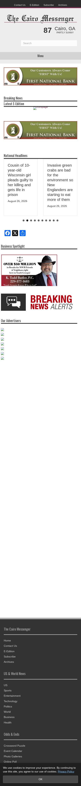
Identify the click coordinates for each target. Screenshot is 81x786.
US (5, 685)
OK (40, 779)
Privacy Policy (66, 771)
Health (7, 722)
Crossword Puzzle (14, 745)
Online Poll (10, 761)
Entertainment (12, 695)
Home (7, 640)
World (7, 711)
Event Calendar (13, 750)
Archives (62, 5)
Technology (10, 701)
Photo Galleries (13, 756)
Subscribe (49, 5)
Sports (7, 690)
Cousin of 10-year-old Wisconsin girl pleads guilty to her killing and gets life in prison (20, 180)
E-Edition (34, 5)
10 (57, 220)
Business (9, 717)
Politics (8, 706)
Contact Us (19, 5)
